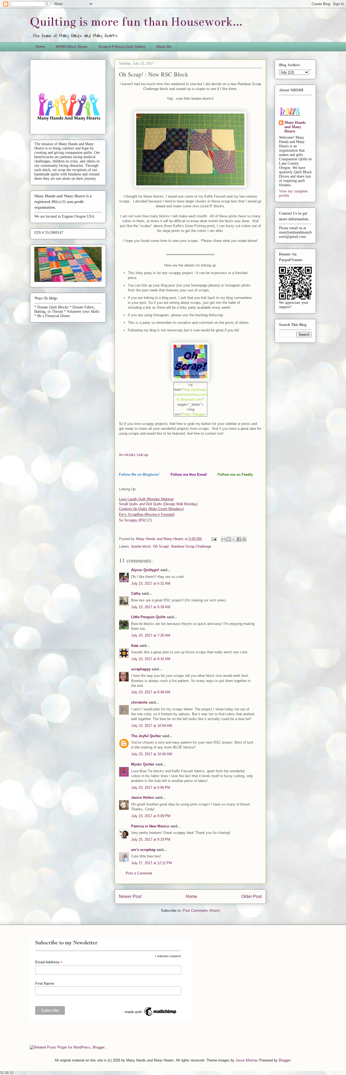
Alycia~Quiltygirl (145, 570)
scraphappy (141, 669)
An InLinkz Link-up (133, 455)
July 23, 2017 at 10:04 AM (151, 726)
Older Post (251, 896)
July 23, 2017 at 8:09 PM (150, 816)
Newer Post (130, 896)
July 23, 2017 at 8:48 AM (150, 692)
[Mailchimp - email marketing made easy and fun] (151, 1016)
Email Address (49, 962)
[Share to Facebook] (239, 539)
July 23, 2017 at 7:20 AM (150, 635)
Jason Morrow (246, 1060)
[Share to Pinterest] (244, 539)
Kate (134, 646)
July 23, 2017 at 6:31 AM (150, 583)
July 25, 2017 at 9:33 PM (150, 839)
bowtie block (141, 546)
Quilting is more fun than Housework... (136, 22)
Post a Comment (139, 873)
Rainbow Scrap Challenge (191, 546)
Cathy (136, 593)
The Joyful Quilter (146, 736)
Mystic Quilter (142, 764)
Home (40, 47)
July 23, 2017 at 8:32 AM (150, 659)
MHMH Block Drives (72, 47)
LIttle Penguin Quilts (148, 617)
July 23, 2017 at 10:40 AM (151, 754)
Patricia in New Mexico (150, 826)
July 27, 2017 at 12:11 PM (151, 863)
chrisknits (139, 702)
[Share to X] (234, 539)
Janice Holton (142, 798)
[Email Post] (214, 539)
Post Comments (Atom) (201, 910)
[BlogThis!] (228, 539)
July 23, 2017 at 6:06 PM (150, 788)
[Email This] (223, 539)
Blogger (284, 1060)
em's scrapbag (143, 850)
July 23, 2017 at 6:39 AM (150, 607)
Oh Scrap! (161, 546)
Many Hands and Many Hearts (294, 127)
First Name (44, 983)
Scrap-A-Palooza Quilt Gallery (121, 47)
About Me (163, 47)
